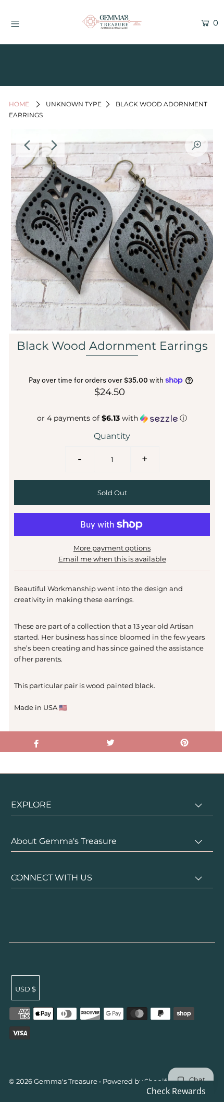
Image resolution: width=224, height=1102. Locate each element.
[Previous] (27, 145)
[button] (112, 418)
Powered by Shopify (136, 1081)
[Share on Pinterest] (184, 741)
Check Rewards (176, 1091)
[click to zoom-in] (196, 145)
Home (19, 104)
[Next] (53, 145)
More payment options (112, 548)
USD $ (25, 989)
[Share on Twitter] (110, 741)
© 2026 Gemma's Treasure (53, 1081)
